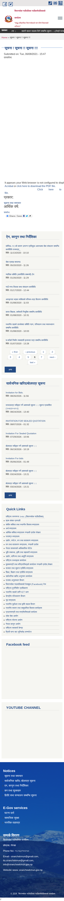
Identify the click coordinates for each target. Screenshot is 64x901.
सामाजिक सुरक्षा (12, 817)
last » (32, 362)
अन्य (10, 369)
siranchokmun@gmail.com (24, 856)
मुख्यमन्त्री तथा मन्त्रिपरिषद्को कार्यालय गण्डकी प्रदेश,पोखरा (29, 564)
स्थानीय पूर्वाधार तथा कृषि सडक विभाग (20, 604)
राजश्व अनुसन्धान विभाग (15, 580)
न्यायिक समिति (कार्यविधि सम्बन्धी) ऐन (20, 274)
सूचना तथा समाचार (12, 203)
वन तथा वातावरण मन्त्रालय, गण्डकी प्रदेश (22, 544)
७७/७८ (7, 212)
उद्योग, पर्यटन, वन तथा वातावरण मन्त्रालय (22, 540)
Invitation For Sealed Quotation (21, 433)
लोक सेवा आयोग (12, 616)
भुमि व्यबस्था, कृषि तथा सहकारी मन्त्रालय (21, 552)
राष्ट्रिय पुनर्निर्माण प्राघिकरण (17, 588)
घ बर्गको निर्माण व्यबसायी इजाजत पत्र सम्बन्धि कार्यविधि (27, 340)
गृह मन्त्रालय (11, 600)
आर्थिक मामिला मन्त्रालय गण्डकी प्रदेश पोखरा (23, 532)
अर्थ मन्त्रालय (11, 528)
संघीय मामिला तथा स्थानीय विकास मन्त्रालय (22, 524)
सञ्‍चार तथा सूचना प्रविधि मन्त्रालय (19, 568)
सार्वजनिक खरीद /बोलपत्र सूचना (20, 780)
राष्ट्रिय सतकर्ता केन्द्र (14, 628)
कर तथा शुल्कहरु (13, 790)
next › (52, 357)
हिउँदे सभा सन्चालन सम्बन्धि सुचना (21, 795)
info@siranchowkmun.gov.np (17, 864)
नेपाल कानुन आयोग (13, 624)
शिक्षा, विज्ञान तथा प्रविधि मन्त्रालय (19, 572)
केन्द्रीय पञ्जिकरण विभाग (15, 596)
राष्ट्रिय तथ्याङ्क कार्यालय (16, 560)
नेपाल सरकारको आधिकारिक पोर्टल (19, 548)
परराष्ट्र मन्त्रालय (12, 536)
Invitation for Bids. (14, 392)
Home (4, 37)
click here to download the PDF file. (36, 186)
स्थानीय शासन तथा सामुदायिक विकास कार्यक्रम (24, 608)
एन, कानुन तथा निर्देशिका (16, 785)
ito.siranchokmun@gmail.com (18, 860)
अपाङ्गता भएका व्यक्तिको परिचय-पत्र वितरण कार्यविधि (27, 299)
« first (15, 352)
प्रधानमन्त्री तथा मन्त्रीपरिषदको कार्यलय (21, 612)
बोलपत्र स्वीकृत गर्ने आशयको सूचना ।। (21, 446)
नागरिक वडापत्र (12, 822)
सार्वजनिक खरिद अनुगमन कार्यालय (19, 576)
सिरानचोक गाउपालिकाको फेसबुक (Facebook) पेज (26, 584)
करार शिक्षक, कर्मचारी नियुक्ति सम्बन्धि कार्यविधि (24, 312)
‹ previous (30, 352)
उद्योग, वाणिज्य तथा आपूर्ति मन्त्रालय (20, 556)
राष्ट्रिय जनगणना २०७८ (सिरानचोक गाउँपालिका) (25, 516)
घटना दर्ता (9, 812)
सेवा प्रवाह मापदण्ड (13, 262)
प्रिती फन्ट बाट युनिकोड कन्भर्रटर (19, 632)
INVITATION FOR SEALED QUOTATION (25, 421)
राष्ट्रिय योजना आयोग (14, 620)
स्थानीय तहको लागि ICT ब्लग (17, 592)
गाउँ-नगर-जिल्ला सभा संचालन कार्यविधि (21, 287)
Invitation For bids (14, 458)
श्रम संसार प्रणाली (13, 520)
